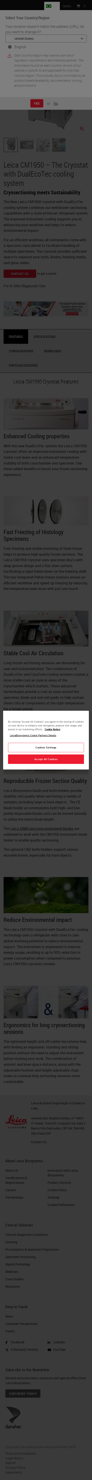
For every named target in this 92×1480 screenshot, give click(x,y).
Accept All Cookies (46, 759)
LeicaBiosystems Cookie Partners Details (33, 735)
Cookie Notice (52, 729)
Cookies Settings (46, 747)
